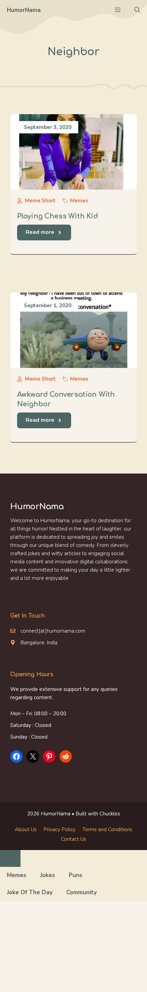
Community (81, 892)
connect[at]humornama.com (53, 631)
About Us (26, 829)
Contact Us (73, 839)
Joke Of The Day (30, 892)
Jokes (47, 875)
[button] (137, 10)
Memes (79, 200)
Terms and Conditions (107, 829)
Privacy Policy (59, 829)
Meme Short (40, 200)
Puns (75, 875)
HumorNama (24, 10)
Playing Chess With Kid (57, 216)
